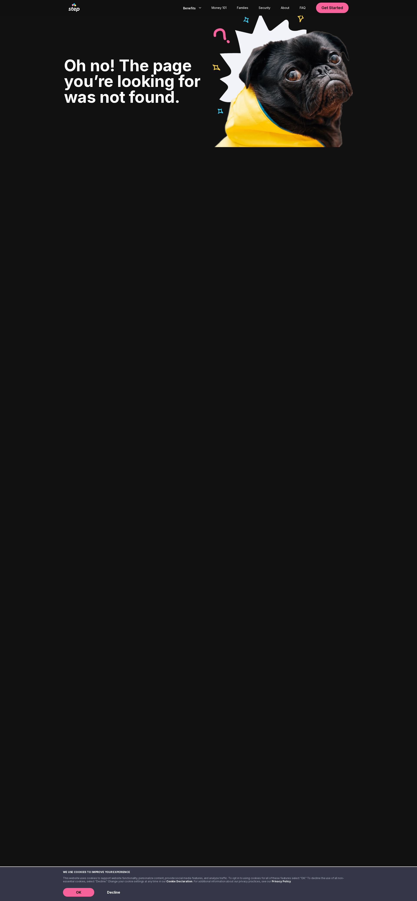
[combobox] (191, 8)
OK (78, 892)
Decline (113, 892)
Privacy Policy (281, 881)
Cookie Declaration (179, 881)
